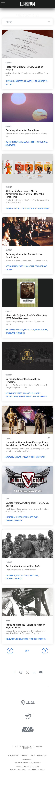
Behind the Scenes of (23, 566)
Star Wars (10, 145)
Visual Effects (40, 396)
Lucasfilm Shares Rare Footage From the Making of (27, 443)
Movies (37, 393)
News (33, 208)
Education (10, 638)
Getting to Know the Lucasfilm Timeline (23, 380)
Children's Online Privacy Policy (27, 763)
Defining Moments (14, 141)
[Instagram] (21, 672)
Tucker (9, 269)
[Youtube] (41, 672)
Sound (29, 396)
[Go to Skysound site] (27, 716)
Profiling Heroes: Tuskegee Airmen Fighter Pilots (25, 625)
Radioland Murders (15, 332)
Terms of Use (13, 756)
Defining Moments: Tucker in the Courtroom (24, 255)
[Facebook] (14, 672)
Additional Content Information (34, 756)
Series (22, 396)
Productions (41, 81)
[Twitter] (27, 672)
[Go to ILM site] (27, 702)
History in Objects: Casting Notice (24, 67)
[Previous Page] (10, 651)
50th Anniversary (14, 393)
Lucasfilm (29, 81)
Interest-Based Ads (18, 770)
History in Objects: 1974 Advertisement (26, 316)
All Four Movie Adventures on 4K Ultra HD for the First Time (25, 194)
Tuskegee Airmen (14, 520)
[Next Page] (45, 651)
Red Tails (34, 517)
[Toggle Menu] (3, 3)
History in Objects (14, 81)
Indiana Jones (12, 208)
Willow (9, 84)
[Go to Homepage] (27, 3)
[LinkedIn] (34, 672)
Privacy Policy (27, 759)
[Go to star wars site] (28, 729)
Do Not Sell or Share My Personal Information (36, 769)
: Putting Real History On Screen (27, 504)
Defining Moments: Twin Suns (22, 130)
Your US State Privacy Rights (27, 766)
